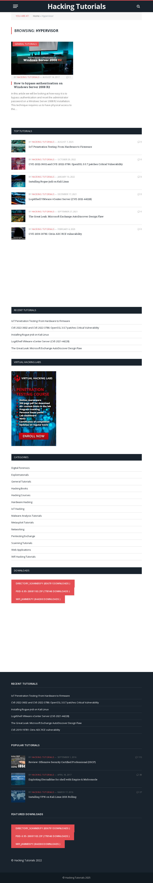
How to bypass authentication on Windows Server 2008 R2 (38, 85)
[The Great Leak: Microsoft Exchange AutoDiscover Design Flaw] (18, 216)
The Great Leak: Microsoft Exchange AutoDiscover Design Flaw (66, 216)
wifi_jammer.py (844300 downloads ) (38, 599)
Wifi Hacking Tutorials (23, 556)
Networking (17, 529)
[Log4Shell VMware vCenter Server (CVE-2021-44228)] (18, 198)
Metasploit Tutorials (22, 522)
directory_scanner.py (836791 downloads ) (43, 583)
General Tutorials (26, 44)
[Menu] (15, 6)
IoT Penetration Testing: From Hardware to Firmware (60, 146)
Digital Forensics (20, 468)
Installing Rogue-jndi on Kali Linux (49, 181)
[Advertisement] (42, 273)
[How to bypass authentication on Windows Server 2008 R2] (42, 58)
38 (141, 774)
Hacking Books (19, 488)
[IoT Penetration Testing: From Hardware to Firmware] (18, 146)
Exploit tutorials (20, 474)
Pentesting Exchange (23, 536)
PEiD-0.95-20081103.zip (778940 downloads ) (43, 591)
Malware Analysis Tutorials (26, 515)
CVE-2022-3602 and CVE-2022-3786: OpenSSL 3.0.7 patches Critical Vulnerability (76, 164)
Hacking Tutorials (28, 77)
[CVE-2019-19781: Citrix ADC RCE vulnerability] (18, 233)
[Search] (138, 6)
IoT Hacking (17, 508)
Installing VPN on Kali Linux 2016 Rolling (52, 797)
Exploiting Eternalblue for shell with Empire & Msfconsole (63, 779)
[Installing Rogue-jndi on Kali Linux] (18, 181)
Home (36, 16)
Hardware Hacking (21, 502)
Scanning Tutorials (21, 543)
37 (141, 792)
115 (140, 757)
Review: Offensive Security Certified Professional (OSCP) (62, 762)
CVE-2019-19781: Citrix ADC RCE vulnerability (55, 234)
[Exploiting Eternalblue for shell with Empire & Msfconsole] (18, 779)
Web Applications (21, 549)
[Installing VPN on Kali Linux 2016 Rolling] (18, 796)
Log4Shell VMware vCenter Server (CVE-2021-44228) (60, 199)
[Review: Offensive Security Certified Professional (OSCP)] (18, 761)
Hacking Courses (20, 495)
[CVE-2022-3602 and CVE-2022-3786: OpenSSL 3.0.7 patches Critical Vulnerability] (18, 164)
